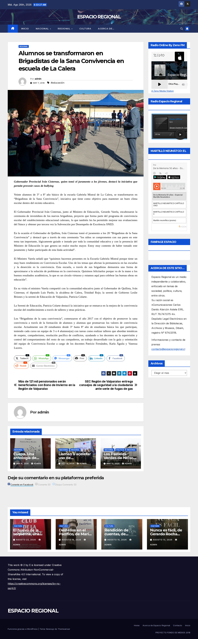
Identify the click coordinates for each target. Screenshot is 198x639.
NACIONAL (43, 28)
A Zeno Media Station (162, 91)
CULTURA (85, 28)
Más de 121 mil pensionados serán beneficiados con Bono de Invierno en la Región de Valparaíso (46, 385)
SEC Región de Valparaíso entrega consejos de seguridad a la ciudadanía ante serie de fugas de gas (106, 385)
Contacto (177, 625)
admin (38, 78)
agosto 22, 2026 (26, 540)
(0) (44, 484)
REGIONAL (64, 28)
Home (137, 625)
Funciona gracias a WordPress (23, 629)
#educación (57, 82)
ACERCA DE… (106, 28)
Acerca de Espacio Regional (156, 625)
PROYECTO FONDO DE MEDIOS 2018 (172, 632)
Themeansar (64, 629)
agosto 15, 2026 (117, 540)
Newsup (50, 629)
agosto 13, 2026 (163, 540)
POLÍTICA (120, 450)
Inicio (25, 28)
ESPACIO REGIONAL (99, 17)
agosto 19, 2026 (72, 540)
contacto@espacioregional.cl (168, 349)
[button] (181, 28)
